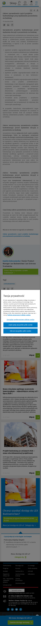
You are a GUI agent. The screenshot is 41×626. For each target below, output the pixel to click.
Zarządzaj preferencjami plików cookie (20, 320)
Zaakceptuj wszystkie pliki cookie (20, 325)
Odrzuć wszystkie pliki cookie (20, 331)
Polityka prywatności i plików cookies (19, 315)
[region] (20, 313)
